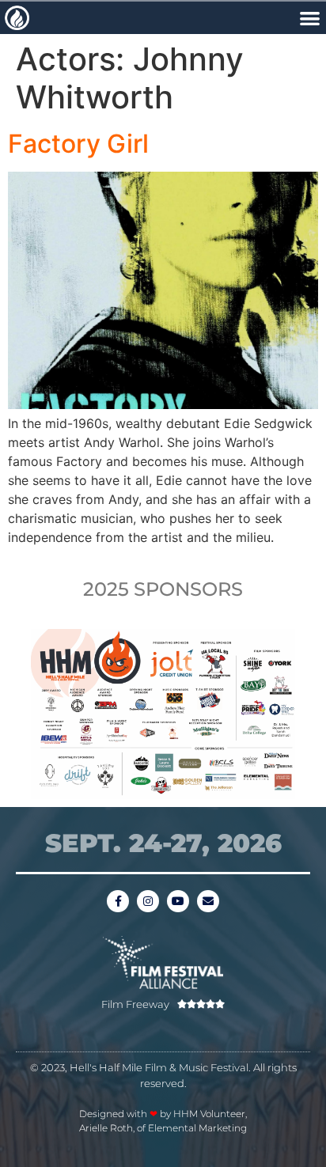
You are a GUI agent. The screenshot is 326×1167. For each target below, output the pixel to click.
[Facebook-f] (118, 901)
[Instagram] (148, 901)
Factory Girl (78, 143)
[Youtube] (178, 901)
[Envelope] (208, 901)
